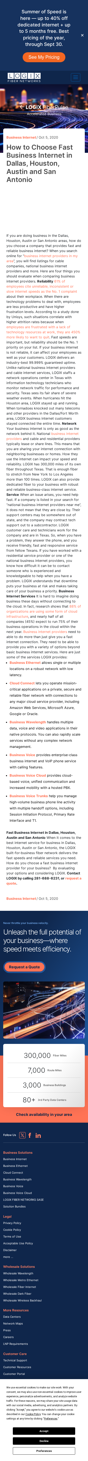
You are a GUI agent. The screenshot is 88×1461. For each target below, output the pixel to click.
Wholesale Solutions (19, 1267)
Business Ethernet (15, 1165)
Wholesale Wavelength (18, 1273)
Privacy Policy (12, 1223)
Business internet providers (45, 632)
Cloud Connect (13, 1172)
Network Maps (13, 1323)
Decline (44, 1441)
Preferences (44, 1451)
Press (7, 1330)
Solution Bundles (14, 1206)
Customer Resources (17, 1367)
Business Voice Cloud (17, 1193)
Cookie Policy (12, 1229)
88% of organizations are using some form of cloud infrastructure (43, 611)
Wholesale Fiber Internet (19, 1287)
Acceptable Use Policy (18, 1243)
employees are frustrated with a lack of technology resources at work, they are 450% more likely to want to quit (43, 332)
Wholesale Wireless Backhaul (22, 1300)
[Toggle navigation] (75, 77)
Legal (7, 1216)
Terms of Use (12, 1236)
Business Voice (13, 1186)
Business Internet (21, 137)
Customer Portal (14, 1374)
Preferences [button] (50, 1418)
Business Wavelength (17, 1179)
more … (8, 1256)
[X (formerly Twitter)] (19, 1132)
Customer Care (15, 1354)
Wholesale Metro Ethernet (20, 1280)
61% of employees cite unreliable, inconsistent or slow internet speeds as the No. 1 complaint (41, 286)
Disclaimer (10, 1250)
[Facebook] (28, 1133)
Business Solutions (17, 1153)
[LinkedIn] (36, 1133)
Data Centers (12, 1316)
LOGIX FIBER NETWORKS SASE (23, 1199)
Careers (8, 1337)
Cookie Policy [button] (33, 1414)
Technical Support (15, 1360)
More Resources (16, 1310)
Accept (44, 1431)
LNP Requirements (15, 1343)
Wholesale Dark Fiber (17, 1293)
